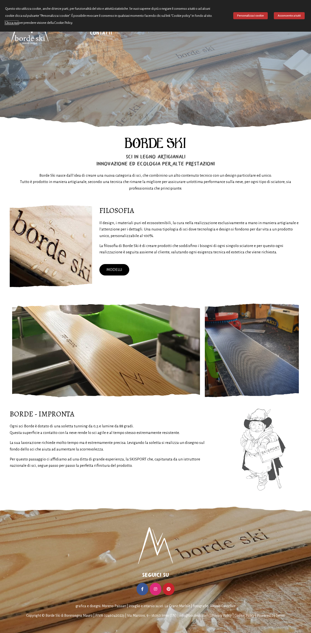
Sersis (280, 615)
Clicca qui (11, 23)
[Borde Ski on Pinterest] (168, 589)
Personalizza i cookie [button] (250, 15)
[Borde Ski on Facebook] (142, 589)
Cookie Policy (244, 615)
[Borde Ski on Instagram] (155, 589)
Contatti (101, 33)
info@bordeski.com (194, 615)
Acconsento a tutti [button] (289, 15)
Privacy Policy (221, 615)
